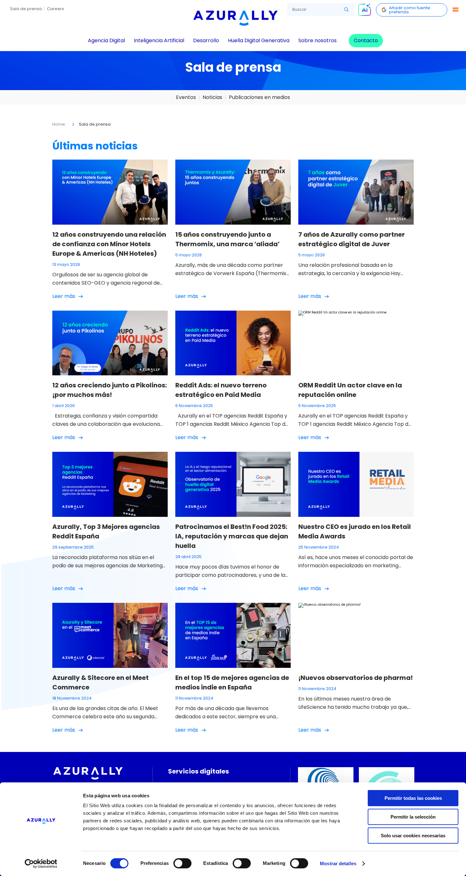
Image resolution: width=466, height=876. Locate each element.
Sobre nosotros (317, 40)
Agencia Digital (106, 40)
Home (58, 124)
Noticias (212, 97)
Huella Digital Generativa (258, 40)
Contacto (366, 40)
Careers (55, 9)
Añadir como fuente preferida (409, 10)
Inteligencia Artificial (159, 40)
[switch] (182, 863)
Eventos (186, 97)
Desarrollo (206, 40)
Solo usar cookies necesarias (413, 835)
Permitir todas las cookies (413, 798)
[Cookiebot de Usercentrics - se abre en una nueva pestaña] (41, 863)
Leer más (63, 296)
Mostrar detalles (338, 863)
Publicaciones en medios (259, 97)
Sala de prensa (26, 9)
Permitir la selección (413, 817)
